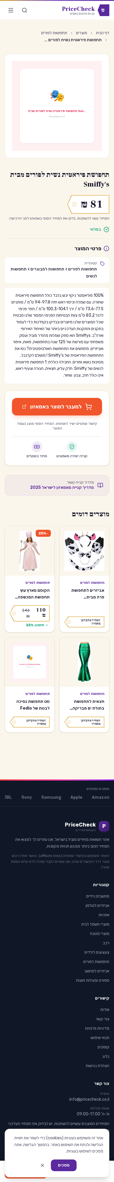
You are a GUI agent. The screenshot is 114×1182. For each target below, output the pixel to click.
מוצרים (81, 32)
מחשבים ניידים (97, 896)
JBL (8, 797)
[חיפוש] (24, 10)
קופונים (103, 1047)
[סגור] (42, 1165)
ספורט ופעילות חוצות (92, 980)
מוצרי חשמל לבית (95, 924)
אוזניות (104, 914)
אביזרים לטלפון (97, 905)
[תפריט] (11, 10)
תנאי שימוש (100, 1037)
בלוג (105, 1056)
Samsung (51, 797)
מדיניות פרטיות (97, 1028)
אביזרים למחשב (96, 971)
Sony (26, 797)
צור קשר (102, 1019)
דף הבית (102, 32)
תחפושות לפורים (54, 32)
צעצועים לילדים (96, 952)
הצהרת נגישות (97, 1065)
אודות (104, 1009)
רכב (106, 943)
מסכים (64, 1165)
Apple (76, 797)
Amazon (100, 797)
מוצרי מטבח (99, 933)
